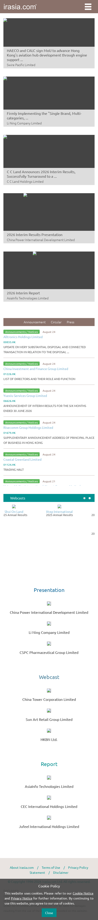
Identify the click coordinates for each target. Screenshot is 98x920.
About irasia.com (22, 867)
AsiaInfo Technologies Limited (49, 786)
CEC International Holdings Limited (49, 806)
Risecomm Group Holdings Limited (28, 427)
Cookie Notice (83, 893)
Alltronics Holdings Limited (23, 337)
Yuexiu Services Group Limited (25, 395)
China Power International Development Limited (49, 612)
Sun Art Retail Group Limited (49, 719)
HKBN (26, 530)
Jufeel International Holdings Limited (49, 826)
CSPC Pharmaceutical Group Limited (49, 652)
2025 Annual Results (72, 533)
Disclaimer (60, 872)
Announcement (35, 322)
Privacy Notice (21, 898)
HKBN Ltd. (49, 739)
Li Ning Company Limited (49, 632)
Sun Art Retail (72, 511)
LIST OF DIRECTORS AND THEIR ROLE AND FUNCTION (39, 379)
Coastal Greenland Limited (22, 459)
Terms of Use (51, 867)
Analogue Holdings (71, 530)
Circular (56, 322)
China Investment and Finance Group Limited (35, 369)
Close (49, 913)
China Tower (26, 511)
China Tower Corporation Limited (49, 699)
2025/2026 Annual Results (72, 515)
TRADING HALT (13, 469)
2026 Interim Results (26, 515)
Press (70, 322)
